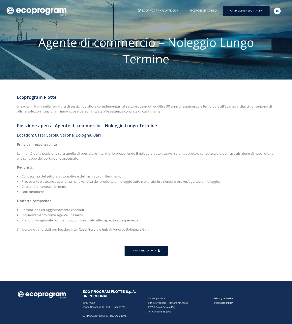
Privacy (218, 298)
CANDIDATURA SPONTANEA (246, 11)
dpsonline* (227, 303)
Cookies (229, 298)
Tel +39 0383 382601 (159, 311)
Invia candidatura (144, 251)
